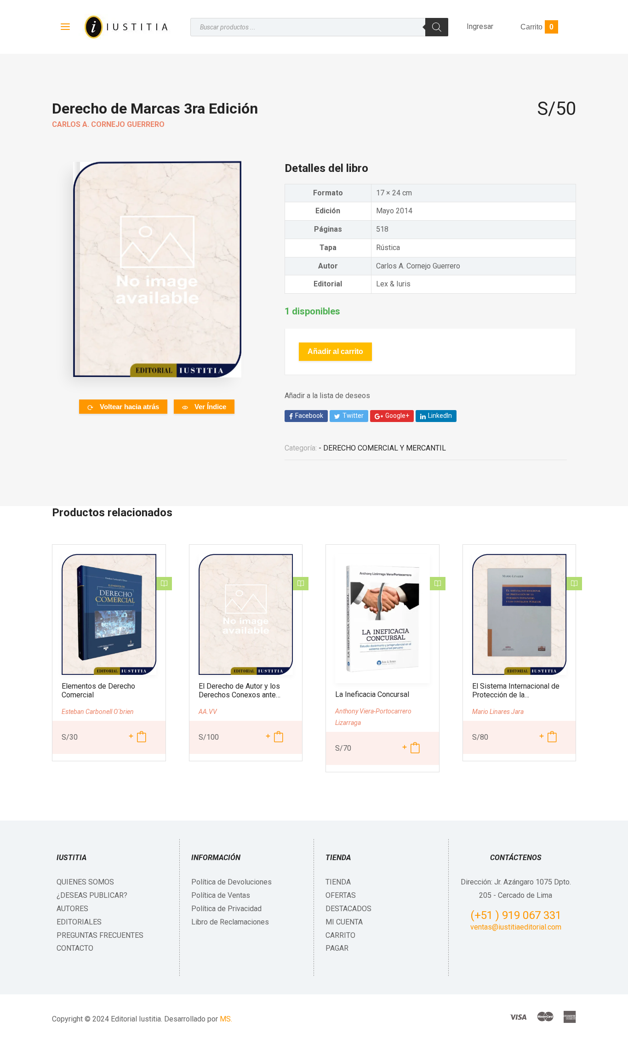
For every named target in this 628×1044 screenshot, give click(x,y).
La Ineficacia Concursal (372, 694)
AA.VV (208, 711)
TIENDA (338, 882)
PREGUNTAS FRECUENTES (100, 935)
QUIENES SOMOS (85, 882)
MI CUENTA (344, 922)
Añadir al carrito (335, 351)
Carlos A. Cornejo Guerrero (108, 124)
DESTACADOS (348, 908)
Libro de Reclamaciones (230, 922)
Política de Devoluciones (231, 882)
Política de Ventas (220, 895)
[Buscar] (436, 27)
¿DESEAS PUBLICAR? (92, 895)
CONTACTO (75, 948)
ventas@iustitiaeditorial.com (515, 927)
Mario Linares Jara (498, 711)
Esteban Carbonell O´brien (98, 711)
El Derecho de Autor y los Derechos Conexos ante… (239, 690)
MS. (226, 1019)
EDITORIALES (79, 922)
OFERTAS (340, 895)
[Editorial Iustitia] (125, 27)
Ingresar (480, 26)
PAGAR (336, 948)
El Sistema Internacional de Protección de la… (515, 690)
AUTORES (72, 908)
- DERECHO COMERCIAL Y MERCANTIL (382, 448)
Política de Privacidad (226, 908)
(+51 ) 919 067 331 (515, 915)
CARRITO (340, 935)
